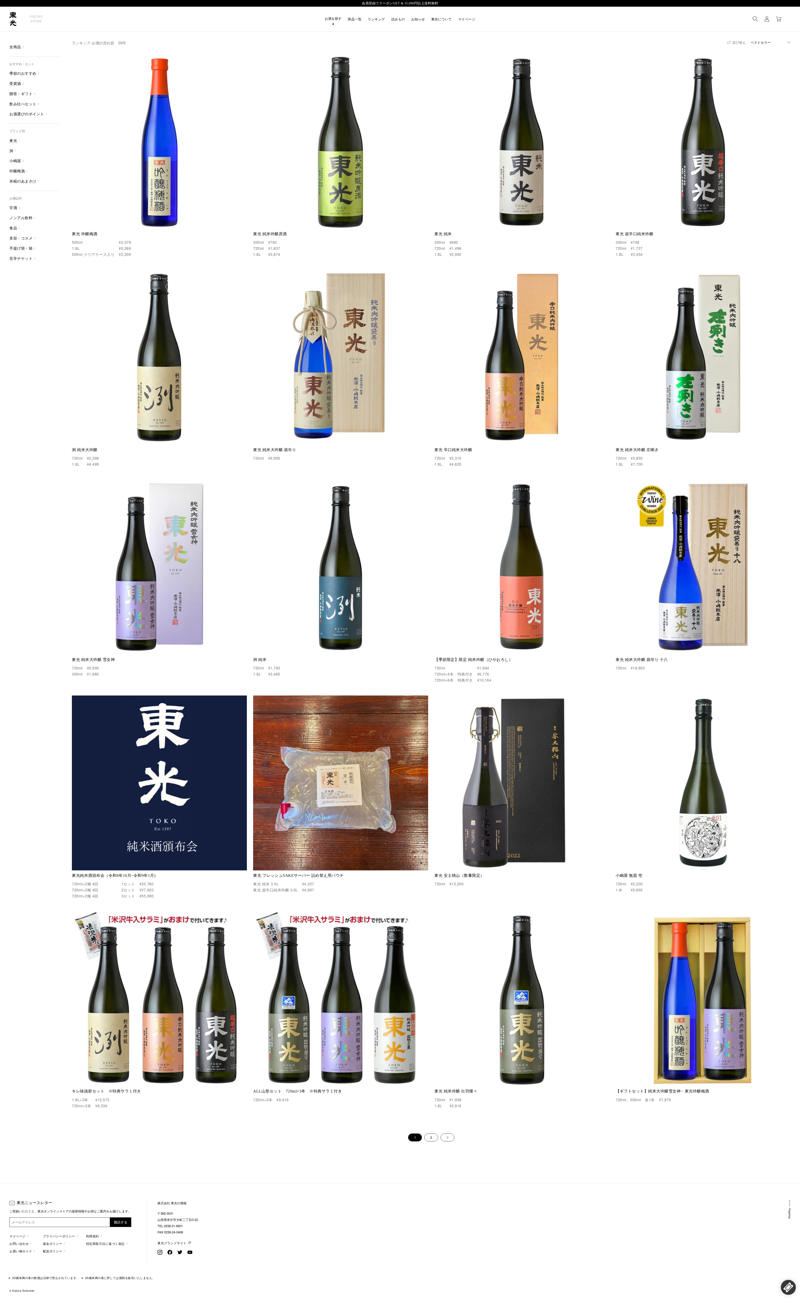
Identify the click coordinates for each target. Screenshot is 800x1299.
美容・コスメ (20, 238)
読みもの (398, 19)
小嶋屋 (15, 161)
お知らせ (418, 19)
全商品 (15, 47)
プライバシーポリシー (59, 1236)
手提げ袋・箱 (20, 248)
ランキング (376, 19)
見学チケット (20, 258)
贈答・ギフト (20, 94)
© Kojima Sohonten (22, 1291)
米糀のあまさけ (22, 181)
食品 (13, 228)
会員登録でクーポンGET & (400, 3)
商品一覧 (354, 19)
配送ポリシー (52, 1251)
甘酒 (13, 208)
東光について (441, 19)
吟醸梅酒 (17, 171)
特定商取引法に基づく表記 (105, 1243)
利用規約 (92, 1236)
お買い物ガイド (20, 1251)
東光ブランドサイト (172, 1243)
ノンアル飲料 (20, 218)
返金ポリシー (52, 1243)
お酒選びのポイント (26, 114)
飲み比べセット (22, 104)
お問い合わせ (19, 1243)
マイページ (466, 19)
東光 (13, 141)
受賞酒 (15, 84)
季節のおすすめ (22, 73)
